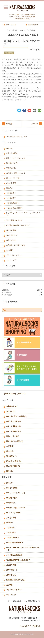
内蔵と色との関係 (13, 421)
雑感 (9, 471)
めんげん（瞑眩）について (15, 173)
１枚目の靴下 (11, 193)
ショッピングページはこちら (16, 136)
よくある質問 (11, 183)
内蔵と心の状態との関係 (16, 416)
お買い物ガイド (11, 235)
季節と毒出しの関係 (14, 441)
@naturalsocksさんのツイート (15, 394)
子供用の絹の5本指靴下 (14, 208)
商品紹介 (9, 188)
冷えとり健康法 (11, 153)
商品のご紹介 (9, 53)
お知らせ (9, 148)
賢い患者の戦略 (13, 466)
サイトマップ (11, 260)
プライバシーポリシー (14, 255)
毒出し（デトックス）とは (15, 158)
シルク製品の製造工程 (14, 220)
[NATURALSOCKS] (22, 7)
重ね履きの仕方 (11, 163)
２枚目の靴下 (11, 198)
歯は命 (9, 451)
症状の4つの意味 (13, 461)
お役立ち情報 (11, 230)
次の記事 (35, 124)
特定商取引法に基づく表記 (15, 245)
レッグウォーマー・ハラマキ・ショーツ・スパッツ (23, 214)
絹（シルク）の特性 (13, 178)
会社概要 (9, 250)
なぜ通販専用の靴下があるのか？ (18, 225)
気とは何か (11, 456)
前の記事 (9, 124)
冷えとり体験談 (13, 426)
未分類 (9, 446)
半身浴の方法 (11, 168)
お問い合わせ (11, 240)
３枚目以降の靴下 (12, 203)
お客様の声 (11, 406)
